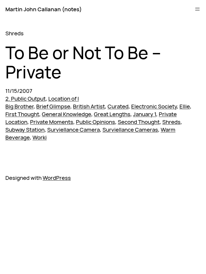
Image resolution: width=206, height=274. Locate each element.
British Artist (89, 106)
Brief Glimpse (53, 106)
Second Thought (139, 121)
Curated (118, 106)
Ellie (184, 106)
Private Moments (51, 121)
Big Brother (19, 106)
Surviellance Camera (73, 129)
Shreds (171, 121)
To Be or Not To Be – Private (83, 62)
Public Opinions (95, 121)
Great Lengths (112, 114)
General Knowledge (66, 114)
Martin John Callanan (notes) (43, 9)
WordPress (57, 177)
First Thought (22, 114)
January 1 (144, 114)
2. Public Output (25, 98)
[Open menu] (197, 9)
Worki (39, 137)
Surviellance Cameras (130, 129)
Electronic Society (154, 106)
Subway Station (25, 129)
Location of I (63, 98)
